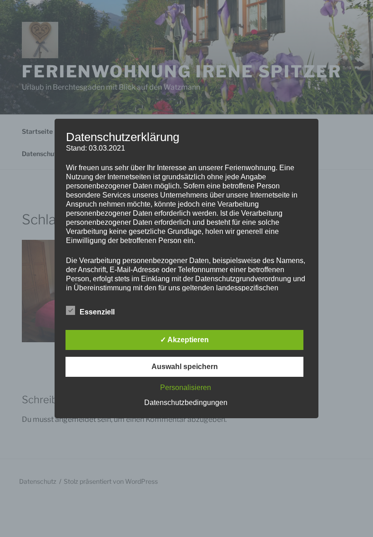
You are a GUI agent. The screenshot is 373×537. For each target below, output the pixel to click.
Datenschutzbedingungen (185, 402)
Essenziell (97, 312)
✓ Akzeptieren (184, 340)
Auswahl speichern (184, 366)
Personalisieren (185, 387)
